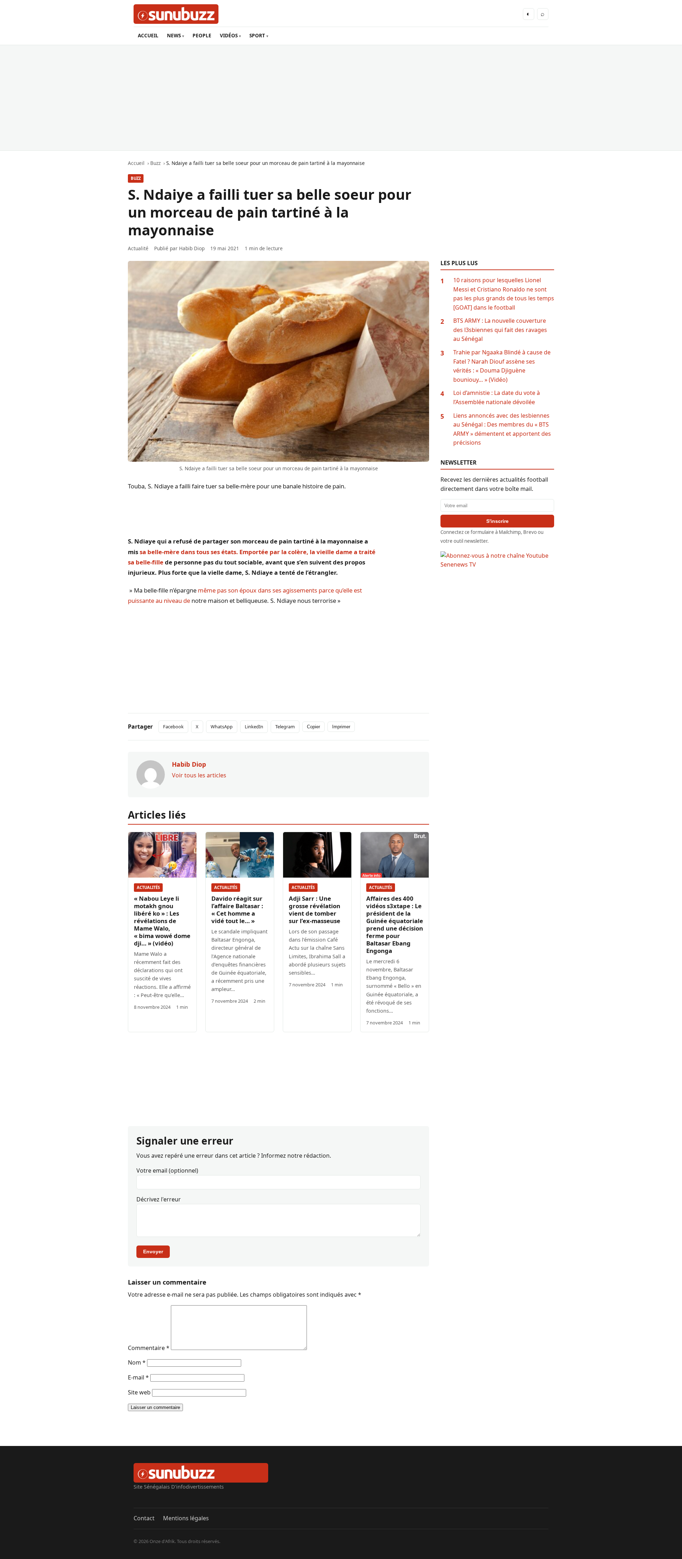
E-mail (138, 1377)
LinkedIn (254, 726)
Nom (137, 1362)
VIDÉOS (229, 35)
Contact (144, 1518)
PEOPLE (202, 35)
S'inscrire (497, 521)
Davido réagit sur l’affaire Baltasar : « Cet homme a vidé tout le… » (237, 909)
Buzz (136, 178)
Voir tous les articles (199, 775)
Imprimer (341, 726)
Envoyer (153, 1251)
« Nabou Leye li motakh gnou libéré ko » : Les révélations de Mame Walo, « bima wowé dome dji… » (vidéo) (162, 920)
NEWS (174, 35)
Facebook (173, 726)
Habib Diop (192, 248)
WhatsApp (222, 726)
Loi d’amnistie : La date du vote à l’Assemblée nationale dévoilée (496, 397)
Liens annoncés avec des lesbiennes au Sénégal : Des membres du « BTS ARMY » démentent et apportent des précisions (502, 429)
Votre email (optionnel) (167, 1170)
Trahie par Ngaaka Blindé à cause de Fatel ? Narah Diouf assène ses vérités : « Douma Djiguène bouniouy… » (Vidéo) (502, 366)
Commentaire (148, 1348)
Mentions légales (186, 1518)
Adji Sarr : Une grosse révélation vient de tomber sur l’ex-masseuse (314, 909)
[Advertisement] (341, 98)
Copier (313, 726)
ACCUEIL (148, 35)
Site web (139, 1392)
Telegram (285, 726)
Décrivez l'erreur (158, 1199)
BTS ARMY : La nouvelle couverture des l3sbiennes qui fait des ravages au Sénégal (500, 330)
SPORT (257, 35)
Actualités (148, 887)
